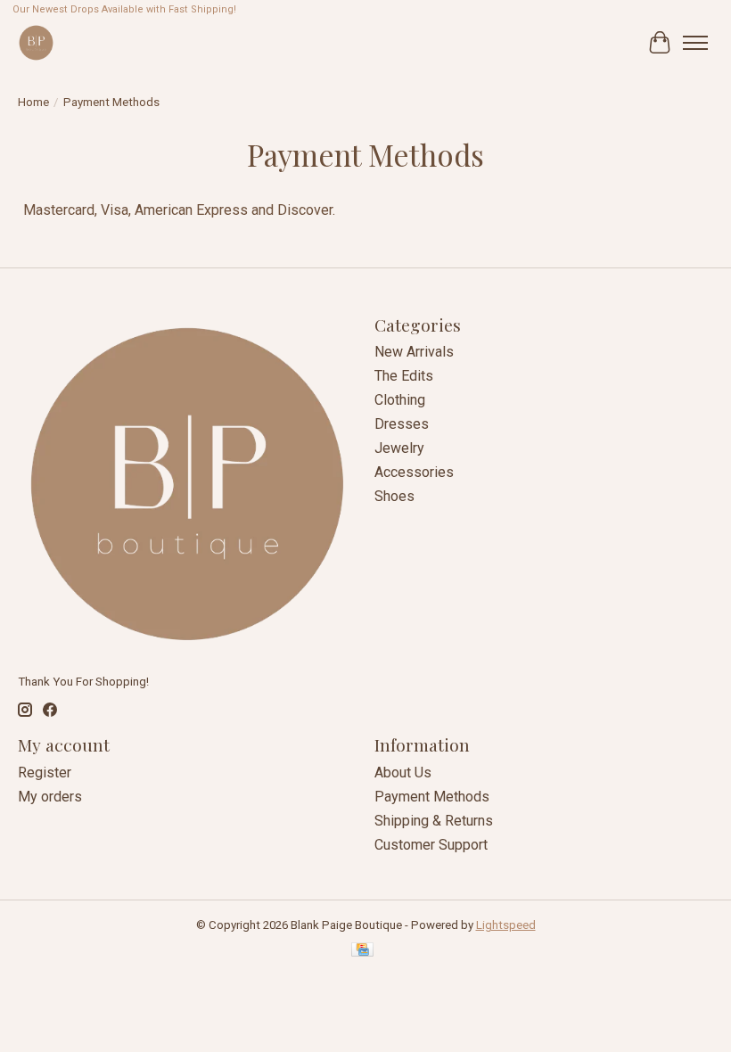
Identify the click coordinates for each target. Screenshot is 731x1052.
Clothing (399, 399)
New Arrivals (414, 351)
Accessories (414, 472)
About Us (402, 772)
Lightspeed (506, 925)
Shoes (394, 496)
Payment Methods (431, 796)
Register (44, 772)
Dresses (401, 423)
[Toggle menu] (695, 43)
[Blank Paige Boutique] (36, 42)
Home (33, 102)
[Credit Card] (362, 950)
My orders (50, 796)
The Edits (403, 375)
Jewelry (399, 448)
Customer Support (431, 844)
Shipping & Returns (433, 820)
